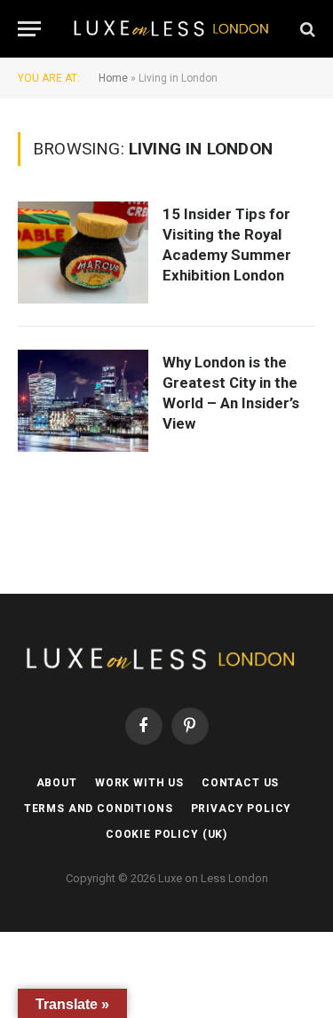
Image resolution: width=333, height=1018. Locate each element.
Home (113, 78)
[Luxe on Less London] (175, 29)
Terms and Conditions (98, 808)
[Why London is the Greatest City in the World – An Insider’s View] (83, 401)
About (56, 783)
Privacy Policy (241, 808)
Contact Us (240, 783)
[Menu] (29, 29)
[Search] (306, 29)
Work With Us (139, 783)
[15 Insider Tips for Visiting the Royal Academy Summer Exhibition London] (83, 252)
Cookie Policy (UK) (166, 834)
